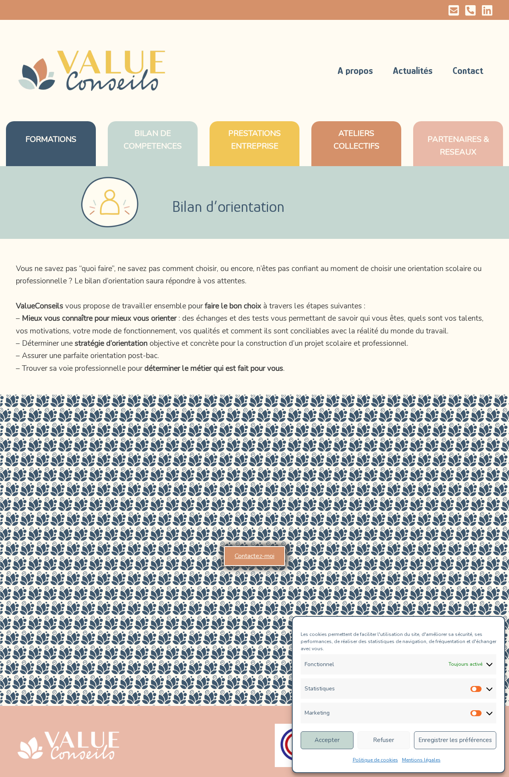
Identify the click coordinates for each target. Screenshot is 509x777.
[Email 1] (454, 10)
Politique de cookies (375, 760)
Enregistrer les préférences (455, 740)
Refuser (383, 740)
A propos (355, 70)
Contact (468, 70)
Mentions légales (421, 760)
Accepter (327, 740)
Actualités (413, 70)
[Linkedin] (487, 10)
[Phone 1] (470, 10)
